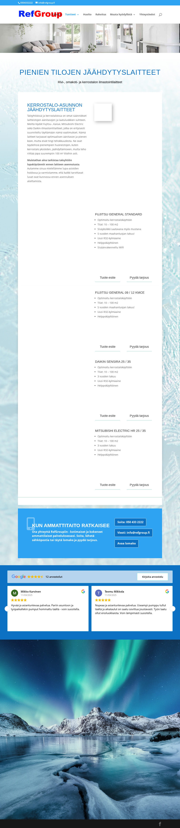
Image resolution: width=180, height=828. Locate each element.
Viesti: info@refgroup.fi (133, 533)
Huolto (87, 14)
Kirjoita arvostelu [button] (152, 576)
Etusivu (56, 14)
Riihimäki (76, 795)
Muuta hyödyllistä (121, 14)
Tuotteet (70, 14)
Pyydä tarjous (139, 277)
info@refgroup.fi (79, 722)
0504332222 (26, 2)
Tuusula (76, 789)
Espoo (74, 783)
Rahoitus (100, 14)
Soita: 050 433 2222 (130, 522)
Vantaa (75, 777)
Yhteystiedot (147, 14)
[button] (172, 608)
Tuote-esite (107, 277)
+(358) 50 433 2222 (81, 709)
